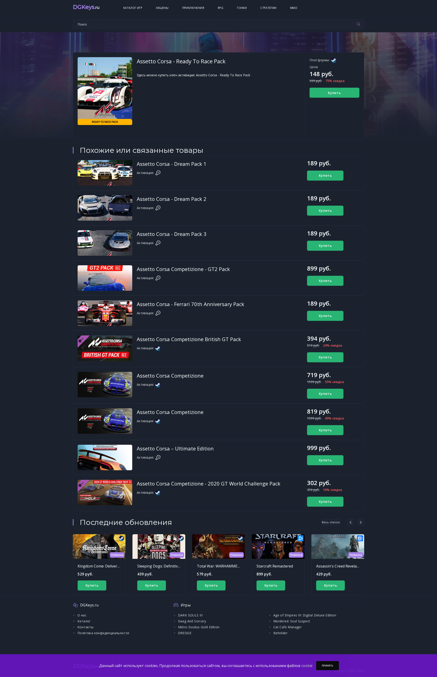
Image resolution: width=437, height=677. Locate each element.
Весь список (331, 522)
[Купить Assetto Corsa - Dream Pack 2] (105, 208)
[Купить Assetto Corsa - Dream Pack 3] (105, 243)
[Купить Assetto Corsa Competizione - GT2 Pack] (105, 278)
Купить (334, 93)
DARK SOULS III (190, 615)
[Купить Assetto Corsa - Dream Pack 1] (105, 173)
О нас (81, 615)
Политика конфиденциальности (103, 633)
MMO (293, 8)
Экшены (162, 8)
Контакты (85, 627)
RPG (220, 8)
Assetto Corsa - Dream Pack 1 (171, 163)
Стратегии (268, 8)
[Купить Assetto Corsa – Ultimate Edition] (105, 457)
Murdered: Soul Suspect (291, 621)
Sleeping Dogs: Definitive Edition (165, 566)
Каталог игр (132, 8)
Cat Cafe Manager (287, 627)
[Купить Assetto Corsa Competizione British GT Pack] (105, 348)
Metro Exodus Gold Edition (199, 627)
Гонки (242, 8)
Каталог (84, 621)
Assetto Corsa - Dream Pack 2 (171, 198)
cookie (307, 665)
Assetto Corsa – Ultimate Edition (175, 448)
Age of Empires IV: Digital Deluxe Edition (304, 615)
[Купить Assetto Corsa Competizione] (105, 384)
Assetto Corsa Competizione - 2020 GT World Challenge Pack (208, 483)
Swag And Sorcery (192, 621)
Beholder (280, 633)
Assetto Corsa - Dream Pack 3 (171, 233)
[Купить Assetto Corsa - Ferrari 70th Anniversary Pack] (105, 313)
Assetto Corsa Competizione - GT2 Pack (183, 269)
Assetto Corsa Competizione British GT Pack (189, 339)
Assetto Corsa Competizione (170, 375)
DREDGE (184, 633)
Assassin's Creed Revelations (340, 566)
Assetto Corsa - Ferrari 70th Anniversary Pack (190, 304)
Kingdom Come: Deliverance (101, 566)
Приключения (193, 8)
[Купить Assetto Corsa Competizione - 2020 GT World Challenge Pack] (105, 492)
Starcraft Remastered (275, 566)
